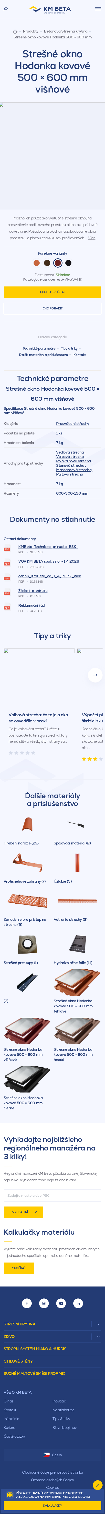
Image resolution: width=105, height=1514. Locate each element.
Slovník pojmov (64, 1427)
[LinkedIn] (78, 1303)
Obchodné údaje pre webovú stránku (52, 1472)
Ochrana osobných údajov (52, 1480)
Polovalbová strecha (73, 461)
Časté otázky (14, 1436)
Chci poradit (53, 308)
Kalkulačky (52, 1506)
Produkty (30, 31)
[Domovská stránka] (15, 31)
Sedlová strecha (70, 452)
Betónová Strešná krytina (65, 31)
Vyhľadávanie (6, 9)
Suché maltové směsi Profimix (34, 1373)
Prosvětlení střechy (72, 423)
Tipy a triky (69, 348)
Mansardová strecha (73, 469)
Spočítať (18, 1268)
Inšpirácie (11, 1418)
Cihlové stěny (18, 1361)
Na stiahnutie (63, 1410)
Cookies (52, 1487)
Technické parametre (39, 348)
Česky (57, 1455)
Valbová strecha (70, 456)
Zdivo (9, 1336)
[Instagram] (44, 1303)
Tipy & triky (61, 1418)
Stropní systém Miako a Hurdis (35, 1348)
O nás (8, 1401)
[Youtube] (61, 1303)
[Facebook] (27, 1303)
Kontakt (80, 355)
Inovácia (59, 1401)
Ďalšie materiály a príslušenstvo (43, 355)
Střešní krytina (19, 1324)
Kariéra (9, 1427)
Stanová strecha (70, 465)
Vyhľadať (20, 1212)
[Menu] (98, 9)
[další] (95, 675)
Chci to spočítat (52, 292)
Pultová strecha (69, 474)
